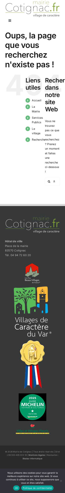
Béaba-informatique (32, 458)
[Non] (60, 480)
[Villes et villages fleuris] (32, 425)
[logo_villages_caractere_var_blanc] (33, 287)
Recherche (38, 139)
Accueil (36, 100)
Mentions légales (36, 455)
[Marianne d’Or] (32, 341)
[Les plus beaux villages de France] (32, 264)
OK (16, 488)
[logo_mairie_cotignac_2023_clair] (32, 217)
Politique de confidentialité (37, 488)
